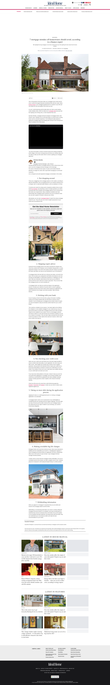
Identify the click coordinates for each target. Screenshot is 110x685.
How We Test (71, 668)
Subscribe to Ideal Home (76, 650)
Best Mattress (61, 650)
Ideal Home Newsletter (75, 652)
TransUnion (36, 385)
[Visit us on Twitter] (83, 2)
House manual (54, 37)
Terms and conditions (45, 670)
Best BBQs (60, 652)
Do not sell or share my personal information (55, 672)
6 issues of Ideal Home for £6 (87, 11)
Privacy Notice (32, 217)
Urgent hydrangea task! (28, 11)
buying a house (32, 104)
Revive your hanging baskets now (42, 11)
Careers (68, 670)
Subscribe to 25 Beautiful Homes (76, 657)
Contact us (56, 668)
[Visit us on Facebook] (81, 2)
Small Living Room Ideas (51, 650)
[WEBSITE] (35, 162)
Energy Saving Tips (50, 657)
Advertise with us (64, 668)
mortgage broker (45, 198)
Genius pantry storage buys (72, 11)
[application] (46, 137)
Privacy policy (54, 670)
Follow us (54, 98)
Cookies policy (61, 670)
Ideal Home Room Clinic (76, 654)
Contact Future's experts (47, 668)
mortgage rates (52, 111)
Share (31, 98)
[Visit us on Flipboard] (88, 2)
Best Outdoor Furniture (62, 654)
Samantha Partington (47, 48)
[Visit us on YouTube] (90, 2)
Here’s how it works (69, 50)
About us (38, 668)
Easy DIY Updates (49, 652)
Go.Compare (34, 188)
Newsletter (61, 98)
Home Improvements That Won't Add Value (51, 655)
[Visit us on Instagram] (85, 2)
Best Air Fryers (61, 656)
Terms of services (43, 216)
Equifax (42, 385)
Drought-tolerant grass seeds (58, 11)
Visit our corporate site (69, 681)
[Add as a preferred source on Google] (55, 676)
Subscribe (85, 4)
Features (66, 48)
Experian (31, 385)
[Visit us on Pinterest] (86, 2)
